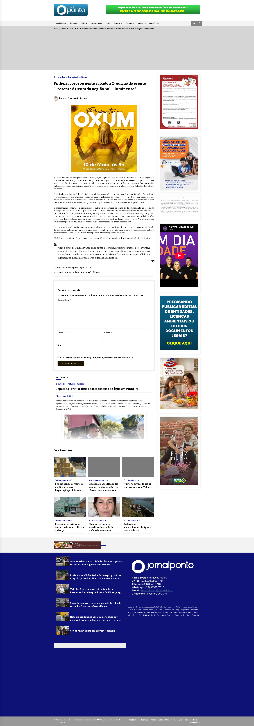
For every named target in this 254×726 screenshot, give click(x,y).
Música (140, 23)
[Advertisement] (127, 51)
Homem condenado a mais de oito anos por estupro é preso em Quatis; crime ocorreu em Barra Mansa (94, 619)
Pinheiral (73, 77)
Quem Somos (154, 23)
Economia (74, 23)
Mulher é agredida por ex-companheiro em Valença (138, 485)
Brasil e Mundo (61, 23)
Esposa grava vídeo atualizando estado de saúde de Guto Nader (101, 527)
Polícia (108, 23)
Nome (61, 333)
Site (59, 345)
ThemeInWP (60, 722)
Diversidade (60, 77)
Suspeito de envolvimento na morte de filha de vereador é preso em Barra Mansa (95, 605)
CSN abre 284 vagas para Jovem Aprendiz (92, 631)
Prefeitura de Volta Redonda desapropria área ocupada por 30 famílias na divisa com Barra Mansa (95, 577)
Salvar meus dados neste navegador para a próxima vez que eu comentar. (96, 358)
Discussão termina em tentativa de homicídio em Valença (69, 527)
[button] (194, 23)
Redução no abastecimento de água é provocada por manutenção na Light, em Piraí (138, 527)
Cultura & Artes (96, 23)
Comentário (64, 300)
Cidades (129, 23)
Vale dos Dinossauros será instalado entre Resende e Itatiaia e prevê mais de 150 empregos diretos (96, 591)
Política (84, 23)
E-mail (108, 333)
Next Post (60, 377)
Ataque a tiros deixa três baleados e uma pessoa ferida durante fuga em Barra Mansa (96, 563)
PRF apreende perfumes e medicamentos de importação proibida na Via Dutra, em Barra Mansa (69, 487)
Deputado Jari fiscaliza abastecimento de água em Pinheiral (98, 389)
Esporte (117, 23)
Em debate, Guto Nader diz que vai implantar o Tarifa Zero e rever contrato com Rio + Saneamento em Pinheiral (103, 487)
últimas (83, 77)
